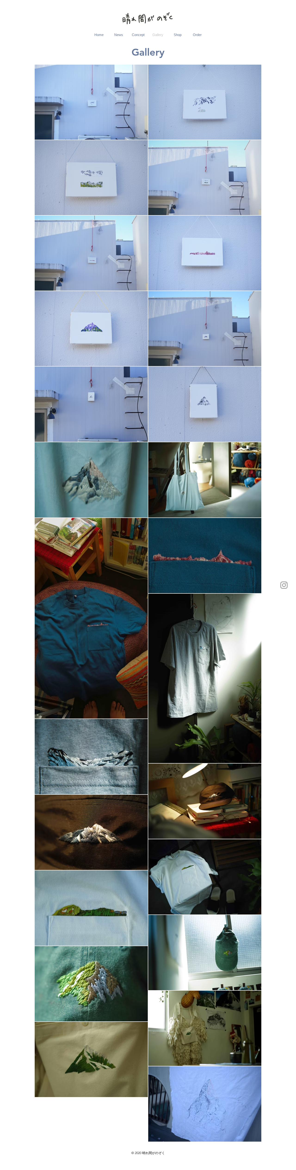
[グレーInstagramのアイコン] (284, 585)
